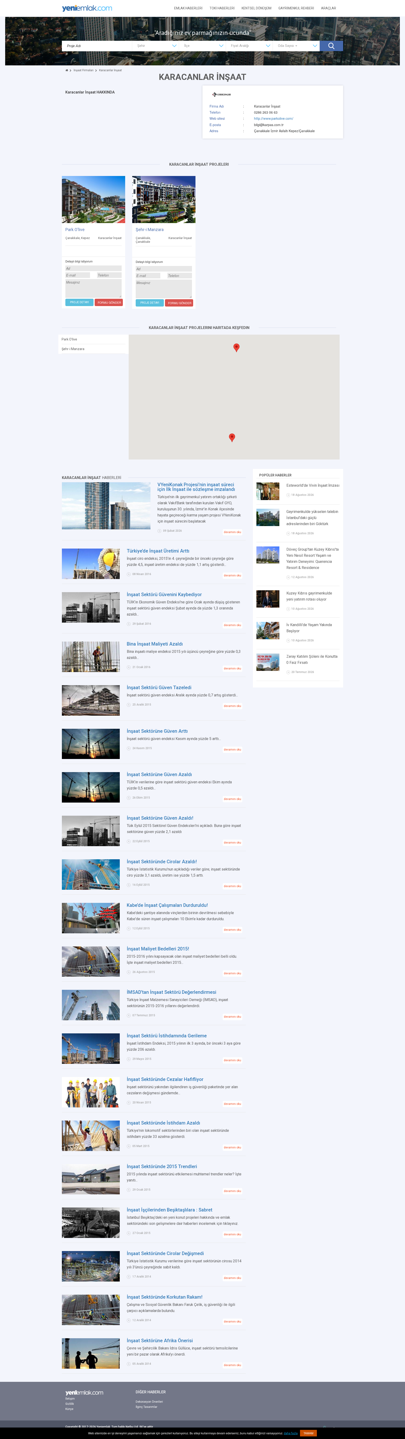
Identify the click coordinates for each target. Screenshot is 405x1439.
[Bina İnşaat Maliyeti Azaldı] (91, 656)
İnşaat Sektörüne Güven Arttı (157, 731)
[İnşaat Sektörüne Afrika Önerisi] (91, 1353)
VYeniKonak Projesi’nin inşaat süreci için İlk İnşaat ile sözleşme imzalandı (196, 487)
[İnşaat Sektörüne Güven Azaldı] (91, 787)
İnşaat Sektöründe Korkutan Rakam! (164, 1297)
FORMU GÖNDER (109, 302)
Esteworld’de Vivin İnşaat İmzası (312, 485)
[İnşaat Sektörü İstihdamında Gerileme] (91, 1048)
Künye (69, 1409)
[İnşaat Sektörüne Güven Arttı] (91, 743)
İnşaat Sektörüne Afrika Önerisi (160, 1340)
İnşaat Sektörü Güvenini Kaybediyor (164, 594)
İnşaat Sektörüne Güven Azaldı (159, 774)
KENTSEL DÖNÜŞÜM (256, 8)
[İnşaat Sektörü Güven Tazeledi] (91, 700)
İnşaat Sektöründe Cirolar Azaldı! (162, 861)
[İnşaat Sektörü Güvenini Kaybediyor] (91, 607)
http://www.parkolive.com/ (273, 118)
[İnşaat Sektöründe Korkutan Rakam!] (91, 1310)
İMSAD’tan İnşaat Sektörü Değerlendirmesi (171, 992)
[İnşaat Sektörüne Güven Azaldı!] (91, 831)
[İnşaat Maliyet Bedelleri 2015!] (91, 961)
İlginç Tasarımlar (146, 1407)
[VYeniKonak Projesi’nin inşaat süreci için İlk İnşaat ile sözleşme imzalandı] (106, 505)
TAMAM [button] (308, 1433)
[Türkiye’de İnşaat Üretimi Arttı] (91, 563)
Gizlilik (69, 1403)
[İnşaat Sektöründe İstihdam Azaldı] (91, 1135)
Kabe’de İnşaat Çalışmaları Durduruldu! (167, 905)
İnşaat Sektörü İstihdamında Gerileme (167, 1036)
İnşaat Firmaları (84, 70)
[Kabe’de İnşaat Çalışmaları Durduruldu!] (91, 917)
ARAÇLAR (328, 8)
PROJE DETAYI (79, 302)
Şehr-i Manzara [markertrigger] (73, 349)
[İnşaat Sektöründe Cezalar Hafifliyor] (91, 1092)
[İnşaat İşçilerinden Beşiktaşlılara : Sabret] (91, 1222)
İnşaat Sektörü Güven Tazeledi (159, 687)
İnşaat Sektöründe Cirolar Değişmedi (165, 1253)
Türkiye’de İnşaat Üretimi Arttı (158, 551)
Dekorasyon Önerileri (149, 1401)
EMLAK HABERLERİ (188, 8)
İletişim (70, 1398)
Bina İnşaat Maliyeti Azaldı (155, 644)
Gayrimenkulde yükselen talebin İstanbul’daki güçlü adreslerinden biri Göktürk (312, 517)
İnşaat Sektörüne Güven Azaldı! (160, 818)
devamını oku (232, 532)
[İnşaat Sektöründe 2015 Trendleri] (91, 1179)
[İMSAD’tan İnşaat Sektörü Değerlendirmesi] (91, 1005)
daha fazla (291, 1433)
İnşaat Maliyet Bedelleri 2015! (158, 949)
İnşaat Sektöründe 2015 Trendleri (162, 1166)
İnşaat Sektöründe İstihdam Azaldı (163, 1123)
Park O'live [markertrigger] (69, 339)
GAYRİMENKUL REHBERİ (296, 8)
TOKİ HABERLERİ (222, 8)
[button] (232, 438)
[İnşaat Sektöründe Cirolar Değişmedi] (91, 1266)
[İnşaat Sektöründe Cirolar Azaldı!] (91, 874)
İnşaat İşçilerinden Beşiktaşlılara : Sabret (169, 1210)
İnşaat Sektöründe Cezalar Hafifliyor (165, 1079)
